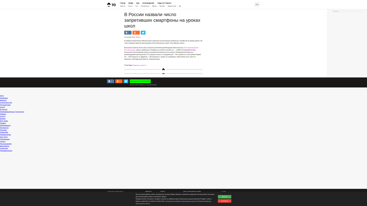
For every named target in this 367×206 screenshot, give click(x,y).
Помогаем (4, 132)
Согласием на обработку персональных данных (181, 201)
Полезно (3, 130)
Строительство (6, 103)
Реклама (162, 6)
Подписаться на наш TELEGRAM (140, 81)
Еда (137, 3)
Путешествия (5, 105)
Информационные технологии (12, 112)
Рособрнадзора (129, 50)
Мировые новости (139, 65)
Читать (2, 141)
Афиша (154, 6)
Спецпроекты (145, 6)
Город (122, 3)
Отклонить (224, 201)
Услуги (2, 116)
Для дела (4, 137)
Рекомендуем (5, 135)
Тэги (136, 6)
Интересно (4, 128)
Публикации (5, 139)
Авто (2, 96)
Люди (130, 3)
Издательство (172, 6)
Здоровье (4, 98)
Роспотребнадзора (190, 47)
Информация (5, 125)
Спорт (2, 107)
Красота (3, 100)
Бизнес (3, 119)
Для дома (4, 121)
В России (3, 109)
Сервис (3, 123)
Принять (224, 197)
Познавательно (6, 151)
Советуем (4, 148)
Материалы (4, 146)
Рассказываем (5, 144)
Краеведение (148, 3)
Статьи (130, 6)
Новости (122, 6)
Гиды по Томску (164, 3)
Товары (3, 114)
